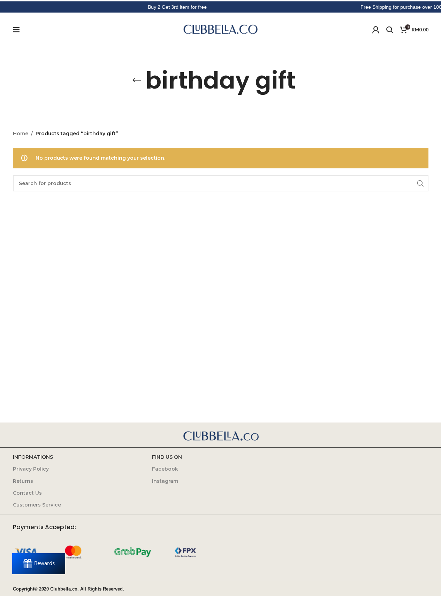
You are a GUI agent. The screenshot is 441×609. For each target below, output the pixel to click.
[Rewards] (38, 563)
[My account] (376, 30)
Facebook (165, 469)
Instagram (165, 481)
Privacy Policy (31, 469)
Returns (23, 481)
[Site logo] (220, 29)
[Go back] (136, 80)
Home (20, 133)
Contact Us (27, 493)
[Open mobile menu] (16, 30)
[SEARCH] (420, 183)
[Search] (390, 30)
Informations (33, 457)
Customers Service (37, 505)
